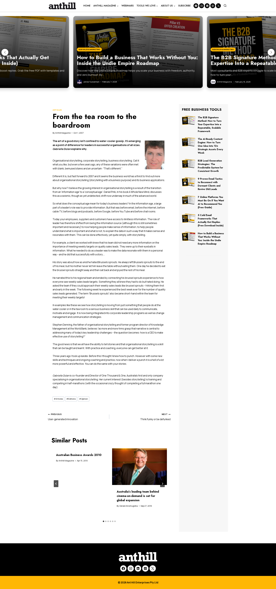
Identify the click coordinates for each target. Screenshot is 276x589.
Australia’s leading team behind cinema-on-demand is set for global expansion (138, 496)
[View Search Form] (225, 6)
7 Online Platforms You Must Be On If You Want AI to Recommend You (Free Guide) (211, 202)
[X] (153, 568)
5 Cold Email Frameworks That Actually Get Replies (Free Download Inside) (211, 220)
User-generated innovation (63, 417)
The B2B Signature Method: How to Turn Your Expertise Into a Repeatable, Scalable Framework (209, 124)
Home (86, 5)
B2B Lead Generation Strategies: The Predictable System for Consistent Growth (210, 166)
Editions (71, 399)
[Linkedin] (207, 5)
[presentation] (139, 466)
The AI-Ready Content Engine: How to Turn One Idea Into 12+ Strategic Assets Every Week (210, 145)
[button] (4, 52)
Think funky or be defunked (155, 417)
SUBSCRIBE (184, 5)
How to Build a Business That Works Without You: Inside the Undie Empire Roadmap (211, 238)
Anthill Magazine (63, 133)
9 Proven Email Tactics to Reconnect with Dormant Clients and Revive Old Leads (210, 184)
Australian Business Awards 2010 (78, 455)
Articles (57, 110)
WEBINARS (127, 5)
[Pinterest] (212, 5)
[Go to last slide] (56, 483)
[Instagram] (201, 5)
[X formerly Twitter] (218, 5)
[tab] (103, 521)
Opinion (83, 399)
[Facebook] (195, 5)
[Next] (162, 483)
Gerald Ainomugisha (128, 506)
